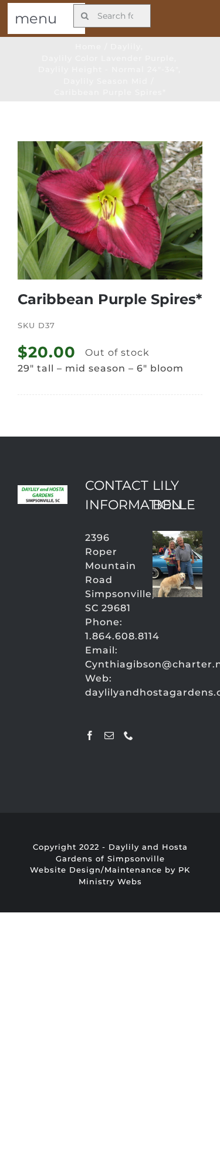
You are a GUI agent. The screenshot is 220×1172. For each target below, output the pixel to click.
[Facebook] (90, 735)
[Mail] (109, 735)
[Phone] (129, 735)
